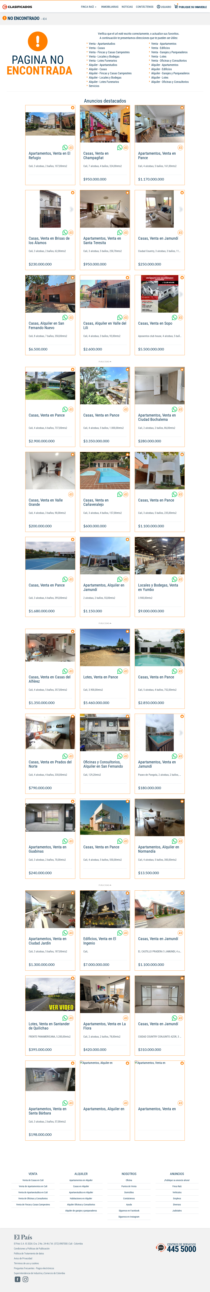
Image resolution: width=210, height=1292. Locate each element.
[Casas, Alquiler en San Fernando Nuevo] (50, 293)
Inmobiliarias (109, 6)
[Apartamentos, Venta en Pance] (160, 124)
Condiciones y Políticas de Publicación (32, 1248)
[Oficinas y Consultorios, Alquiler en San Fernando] (105, 732)
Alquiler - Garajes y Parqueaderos (170, 73)
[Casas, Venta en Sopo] (160, 293)
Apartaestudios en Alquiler (81, 1192)
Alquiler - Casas (98, 69)
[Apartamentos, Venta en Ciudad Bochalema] (160, 385)
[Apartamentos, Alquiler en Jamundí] (105, 555)
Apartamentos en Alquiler (81, 1180)
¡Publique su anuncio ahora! (176, 1180)
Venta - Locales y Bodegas (104, 56)
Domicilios (129, 1192)
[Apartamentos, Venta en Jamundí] (160, 732)
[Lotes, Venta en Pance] (105, 647)
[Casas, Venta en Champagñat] (105, 124)
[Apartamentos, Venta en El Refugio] (50, 124)
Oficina (129, 1180)
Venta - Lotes (158, 56)
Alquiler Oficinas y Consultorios (81, 1204)
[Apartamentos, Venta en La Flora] (105, 994)
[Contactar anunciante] (71, 149)
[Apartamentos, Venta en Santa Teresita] (105, 208)
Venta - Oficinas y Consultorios (169, 60)
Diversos (177, 1204)
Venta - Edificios (160, 48)
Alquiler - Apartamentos (164, 65)
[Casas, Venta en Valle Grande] (50, 470)
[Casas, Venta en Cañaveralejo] (105, 470)
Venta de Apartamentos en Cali (33, 1186)
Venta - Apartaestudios (102, 43)
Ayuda (129, 1204)
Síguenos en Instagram (128, 1216)
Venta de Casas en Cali (32, 1180)
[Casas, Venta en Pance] (50, 385)
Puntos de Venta (128, 1186)
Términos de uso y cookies (26, 1263)
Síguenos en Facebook (129, 1210)
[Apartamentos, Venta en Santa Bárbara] (50, 1079)
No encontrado (23, 18)
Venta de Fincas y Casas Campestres (33, 1204)
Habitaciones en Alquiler (81, 1198)
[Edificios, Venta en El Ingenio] (105, 909)
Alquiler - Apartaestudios (103, 65)
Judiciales (177, 1210)
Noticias (127, 6)
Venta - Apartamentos (163, 43)
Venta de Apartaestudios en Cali (33, 1192)
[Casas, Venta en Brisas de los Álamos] (50, 208)
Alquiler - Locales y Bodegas (105, 77)
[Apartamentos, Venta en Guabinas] (50, 817)
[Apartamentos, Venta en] (160, 1079)
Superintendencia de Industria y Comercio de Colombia (39, 1273)
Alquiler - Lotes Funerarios (104, 82)
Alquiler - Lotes (159, 77)
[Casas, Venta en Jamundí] (160, 208)
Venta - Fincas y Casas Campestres (109, 52)
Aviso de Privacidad (23, 1258)
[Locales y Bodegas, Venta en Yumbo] (160, 555)
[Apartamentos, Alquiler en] (105, 1079)
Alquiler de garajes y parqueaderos (81, 1210)
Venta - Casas (97, 48)
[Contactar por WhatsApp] (65, 149)
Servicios (94, 86)
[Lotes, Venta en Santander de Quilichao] (50, 994)
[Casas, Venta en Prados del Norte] (50, 732)
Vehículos (177, 1192)
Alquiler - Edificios (161, 69)
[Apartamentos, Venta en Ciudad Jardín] (50, 909)
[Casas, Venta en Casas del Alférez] (50, 647)
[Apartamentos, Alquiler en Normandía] (160, 817)
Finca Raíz (88, 6)
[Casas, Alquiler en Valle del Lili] (105, 293)
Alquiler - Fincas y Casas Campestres (110, 73)
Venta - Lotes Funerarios (103, 60)
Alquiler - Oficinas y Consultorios (170, 82)
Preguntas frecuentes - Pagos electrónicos (34, 1268)
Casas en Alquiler (81, 1186)
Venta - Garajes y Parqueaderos (169, 52)
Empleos (177, 1198)
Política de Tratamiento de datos (29, 1253)
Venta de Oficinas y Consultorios (33, 1198)
